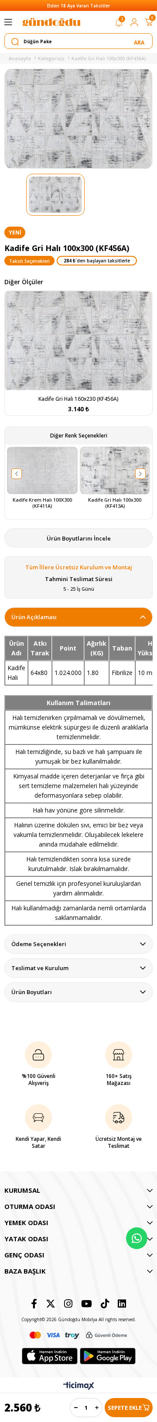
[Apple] (50, 1356)
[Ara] (139, 41)
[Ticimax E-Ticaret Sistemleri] (78, 1386)
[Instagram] (68, 1303)
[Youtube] (86, 1303)
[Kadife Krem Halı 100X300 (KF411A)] (42, 471)
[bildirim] (119, 24)
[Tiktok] (105, 1303)
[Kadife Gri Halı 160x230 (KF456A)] (78, 341)
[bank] (78, 1335)
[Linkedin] (122, 1303)
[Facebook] (34, 1303)
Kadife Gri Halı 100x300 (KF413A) (115, 503)
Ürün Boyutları (31, 992)
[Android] (108, 1356)
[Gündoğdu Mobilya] (51, 22)
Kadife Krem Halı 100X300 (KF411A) (43, 503)
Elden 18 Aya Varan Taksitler (78, 6)
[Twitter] (50, 1303)
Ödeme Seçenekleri (38, 944)
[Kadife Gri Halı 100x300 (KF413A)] (115, 471)
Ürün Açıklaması (34, 617)
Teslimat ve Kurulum (39, 968)
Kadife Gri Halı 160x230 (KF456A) (78, 399)
